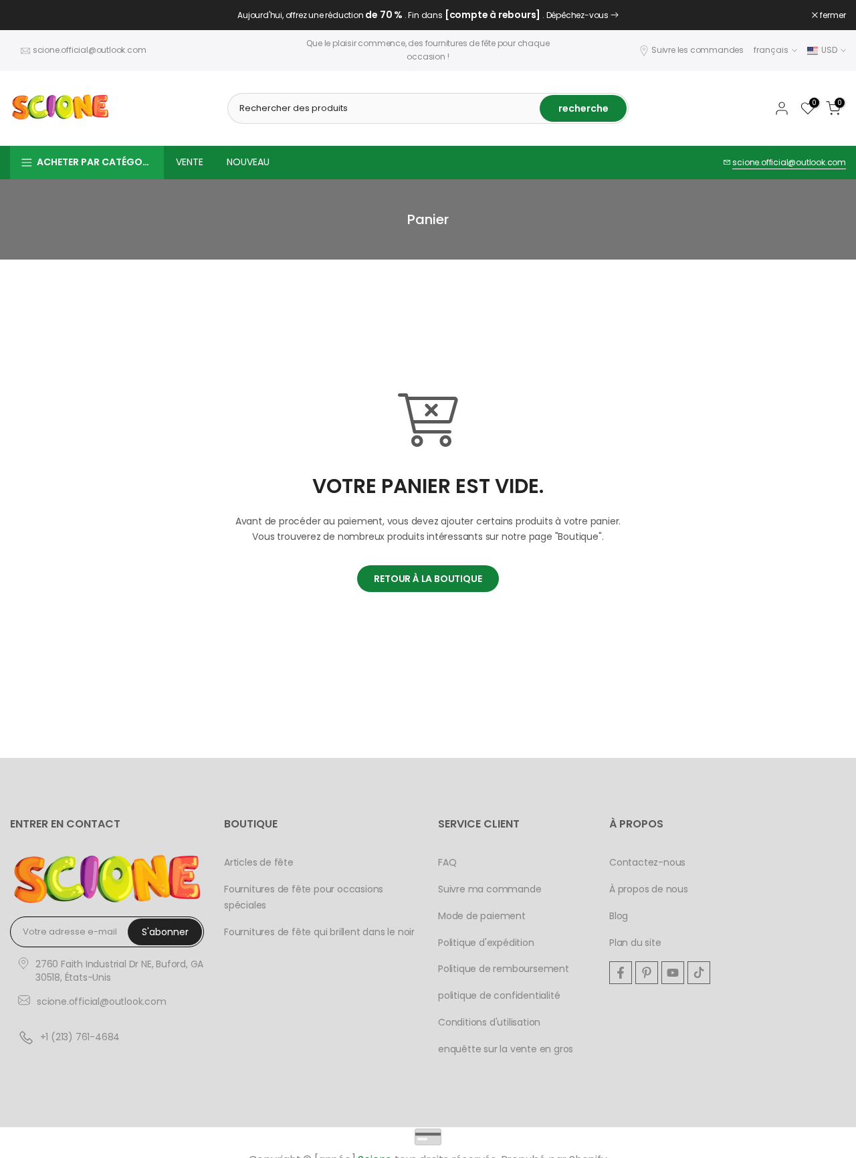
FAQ (447, 862)
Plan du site (635, 942)
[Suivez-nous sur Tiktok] (698, 972)
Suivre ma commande (489, 889)
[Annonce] (428, 15)
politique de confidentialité (499, 995)
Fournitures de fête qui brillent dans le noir (319, 932)
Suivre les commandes (697, 50)
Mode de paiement (482, 916)
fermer (30, 15)
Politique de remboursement (503, 968)
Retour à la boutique (427, 578)
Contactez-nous (647, 862)
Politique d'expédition (486, 942)
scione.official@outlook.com (89, 50)
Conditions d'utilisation (489, 1022)
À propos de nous (648, 889)
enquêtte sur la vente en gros (505, 1049)
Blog (618, 916)
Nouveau (248, 162)
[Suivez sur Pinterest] (646, 972)
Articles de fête (259, 862)
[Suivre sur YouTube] (672, 972)
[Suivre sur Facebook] (620, 972)
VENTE (189, 162)
